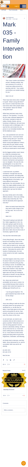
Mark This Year (6, 355)
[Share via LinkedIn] (10, 360)
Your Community (13, 10)
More (21, 10)
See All (23, 370)
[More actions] (24, 18)
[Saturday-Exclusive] (14, 380)
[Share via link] (14, 360)
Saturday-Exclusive (8, 389)
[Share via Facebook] (3, 360)
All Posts (3, 10)
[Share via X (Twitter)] (7, 360)
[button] (8, 5)
